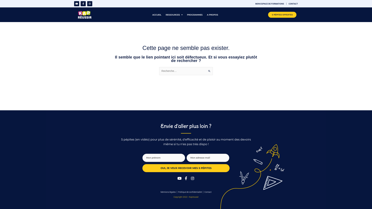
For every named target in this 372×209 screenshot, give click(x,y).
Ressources (173, 14)
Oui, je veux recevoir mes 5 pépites (186, 168)
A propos (212, 14)
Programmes (195, 14)
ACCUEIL (156, 14)
